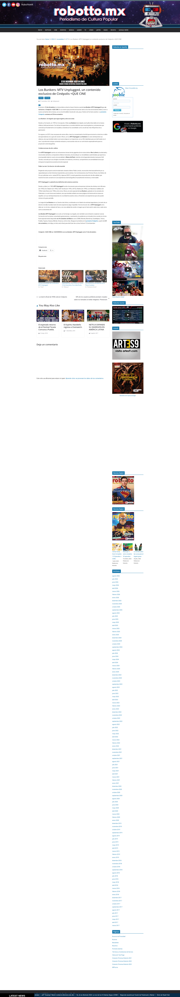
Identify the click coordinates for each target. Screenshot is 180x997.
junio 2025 (115, 619)
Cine (55, 30)
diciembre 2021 (116, 749)
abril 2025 (115, 625)
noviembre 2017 (117, 900)
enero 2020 (115, 820)
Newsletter (115, 942)
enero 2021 (115, 783)
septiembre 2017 (117, 907)
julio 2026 (115, 579)
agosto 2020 (116, 798)
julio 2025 (115, 616)
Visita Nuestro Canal (118, 297)
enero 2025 (115, 634)
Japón (98, 30)
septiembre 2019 (117, 832)
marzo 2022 (115, 740)
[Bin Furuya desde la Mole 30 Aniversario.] (127, 287)
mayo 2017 (115, 919)
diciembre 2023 (116, 675)
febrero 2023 (116, 706)
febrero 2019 (116, 854)
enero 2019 (115, 857)
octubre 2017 (116, 904)
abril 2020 (115, 811)
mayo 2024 (115, 659)
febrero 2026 (116, 594)
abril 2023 (115, 699)
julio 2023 (115, 690)
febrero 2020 (116, 817)
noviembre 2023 (117, 678)
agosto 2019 (116, 836)
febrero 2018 (116, 891)
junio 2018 (115, 879)
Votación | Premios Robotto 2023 (122, 964)
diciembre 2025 (116, 600)
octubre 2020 (116, 792)
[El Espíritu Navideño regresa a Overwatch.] (73, 311)
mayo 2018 (115, 882)
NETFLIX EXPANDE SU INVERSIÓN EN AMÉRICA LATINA (97, 327)
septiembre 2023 (117, 684)
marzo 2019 (115, 851)
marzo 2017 (115, 925)
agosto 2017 (116, 910)
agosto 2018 (116, 873)
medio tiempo (116, 103)
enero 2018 (115, 894)
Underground (55, 101)
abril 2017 (115, 922)
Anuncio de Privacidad (118, 936)
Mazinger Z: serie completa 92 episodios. (127, 554)
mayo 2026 (115, 585)
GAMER (79, 30)
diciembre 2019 (116, 823)
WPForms (115, 967)
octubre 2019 (116, 829)
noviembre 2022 (117, 715)
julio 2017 (115, 913)
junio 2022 (115, 730)
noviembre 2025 (117, 604)
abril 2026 (115, 588)
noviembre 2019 (117, 826)
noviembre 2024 (117, 641)
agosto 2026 (116, 576)
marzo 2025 (115, 628)
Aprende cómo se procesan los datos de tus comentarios (84, 378)
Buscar (117, 110)
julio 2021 (115, 764)
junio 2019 (115, 842)
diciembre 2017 (116, 897)
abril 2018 (115, 885)
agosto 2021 (116, 761)
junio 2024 (115, 656)
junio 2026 (115, 582)
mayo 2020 (115, 808)
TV (85, 30)
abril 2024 (115, 662)
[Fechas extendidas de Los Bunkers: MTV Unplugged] (49, 276)
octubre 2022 (116, 718)
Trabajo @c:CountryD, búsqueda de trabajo (121, 114)
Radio (106, 30)
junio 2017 (115, 916)
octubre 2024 (116, 644)
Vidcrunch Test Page (118, 955)
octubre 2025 (116, 607)
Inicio (40, 30)
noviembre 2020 (117, 789)
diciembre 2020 (116, 786)
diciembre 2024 (116, 638)
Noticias (48, 30)
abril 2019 (115, 848)
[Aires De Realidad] (127, 234)
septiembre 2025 (117, 610)
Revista (113, 30)
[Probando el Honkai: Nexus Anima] (127, 269)
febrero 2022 (116, 743)
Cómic (91, 30)
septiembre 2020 (117, 795)
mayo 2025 (115, 622)
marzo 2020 (115, 814)
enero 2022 (115, 746)
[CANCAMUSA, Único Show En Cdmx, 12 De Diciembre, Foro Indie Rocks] (72, 276)
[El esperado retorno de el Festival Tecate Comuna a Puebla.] (48, 311)
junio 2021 (115, 767)
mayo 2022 (115, 733)
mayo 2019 (115, 845)
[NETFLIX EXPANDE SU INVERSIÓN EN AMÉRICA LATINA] (98, 311)
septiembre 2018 (117, 870)
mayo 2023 (115, 696)
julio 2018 (115, 876)
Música (71, 30)
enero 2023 (115, 709)
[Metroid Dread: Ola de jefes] (127, 315)
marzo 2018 (115, 888)
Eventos (63, 30)
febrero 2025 (116, 631)
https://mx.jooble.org (131, 88)
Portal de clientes (117, 949)
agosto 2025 (116, 613)
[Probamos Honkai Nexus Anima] (127, 252)
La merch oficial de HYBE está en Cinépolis (53, 297)
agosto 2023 (116, 687)
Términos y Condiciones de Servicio (122, 952)
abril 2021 (115, 774)
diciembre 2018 (116, 860)
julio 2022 (115, 727)
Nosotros (115, 945)
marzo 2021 (115, 777)
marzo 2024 (115, 665)
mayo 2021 (115, 771)
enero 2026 (115, 597)
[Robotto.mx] (90, 1)
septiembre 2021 (117, 758)
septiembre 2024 (117, 647)
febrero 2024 (116, 668)
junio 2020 (115, 805)
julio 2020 (115, 801)
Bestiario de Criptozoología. (128, 395)
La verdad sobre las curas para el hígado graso (138, 554)
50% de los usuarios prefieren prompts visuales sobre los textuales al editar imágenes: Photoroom (90, 298)
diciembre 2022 (116, 712)
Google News (123, 30)
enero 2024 (115, 672)
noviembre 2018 (117, 863)
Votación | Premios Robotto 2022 (122, 961)
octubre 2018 (116, 866)
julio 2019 (115, 839)
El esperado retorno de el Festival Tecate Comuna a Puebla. (47, 327)
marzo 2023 (115, 703)
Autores (114, 939)
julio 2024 (115, 653)
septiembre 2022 (117, 721)
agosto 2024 (116, 650)
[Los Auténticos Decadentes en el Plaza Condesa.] (96, 276)
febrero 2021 (116, 780)
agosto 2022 (116, 724)
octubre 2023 (116, 681)
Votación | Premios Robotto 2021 (122, 958)
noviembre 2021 (117, 752)
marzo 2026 (115, 591)
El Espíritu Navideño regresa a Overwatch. (73, 325)
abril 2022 (115, 737)
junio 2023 (115, 693)
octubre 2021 (116, 755)
